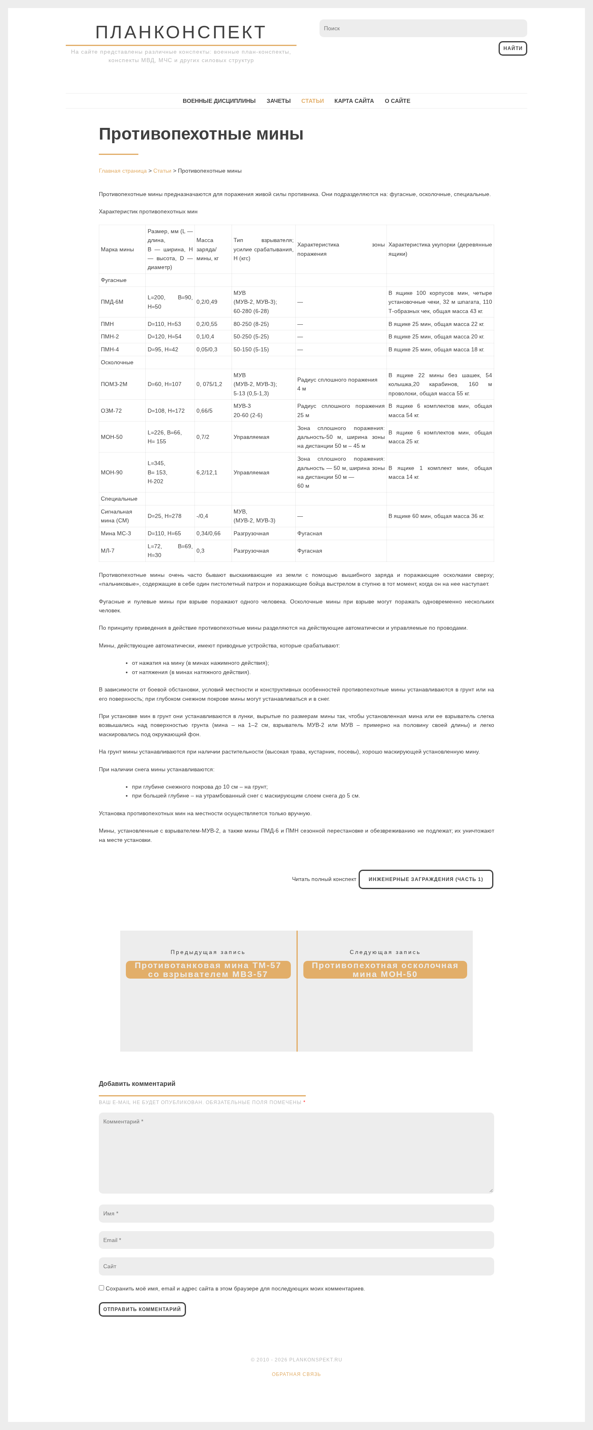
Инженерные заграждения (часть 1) (426, 879)
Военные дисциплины (219, 101)
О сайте (397, 101)
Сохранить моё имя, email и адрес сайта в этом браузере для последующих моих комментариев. (235, 1288)
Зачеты (279, 101)
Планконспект (181, 32)
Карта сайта (354, 101)
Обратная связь (296, 1374)
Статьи (312, 101)
